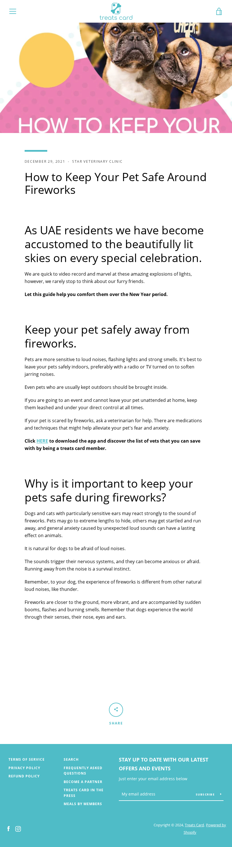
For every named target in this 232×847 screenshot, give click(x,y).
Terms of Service (26, 759)
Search (71, 759)
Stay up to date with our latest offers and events (163, 764)
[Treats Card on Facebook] (8, 828)
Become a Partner (83, 781)
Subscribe (206, 794)
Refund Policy (24, 776)
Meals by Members (83, 803)
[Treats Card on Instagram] (18, 828)
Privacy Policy (24, 767)
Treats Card (194, 824)
